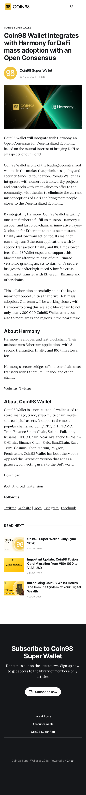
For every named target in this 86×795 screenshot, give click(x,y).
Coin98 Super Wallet (18, 27)
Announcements (43, 724)
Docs (38, 508)
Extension (35, 486)
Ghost (70, 760)
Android (18, 486)
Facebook (68, 508)
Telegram (51, 508)
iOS (7, 486)
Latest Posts (43, 716)
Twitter (25, 388)
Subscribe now (46, 692)
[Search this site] (72, 6)
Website (10, 388)
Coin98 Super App (43, 731)
